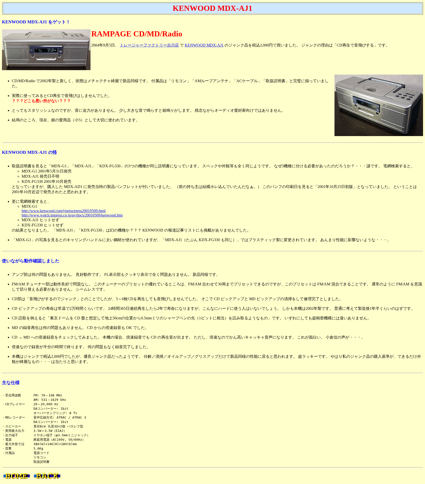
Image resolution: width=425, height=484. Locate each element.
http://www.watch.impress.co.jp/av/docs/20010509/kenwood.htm (72, 215)
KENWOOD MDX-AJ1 (204, 45)
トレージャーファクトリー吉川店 (149, 45)
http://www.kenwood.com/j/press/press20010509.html (64, 211)
